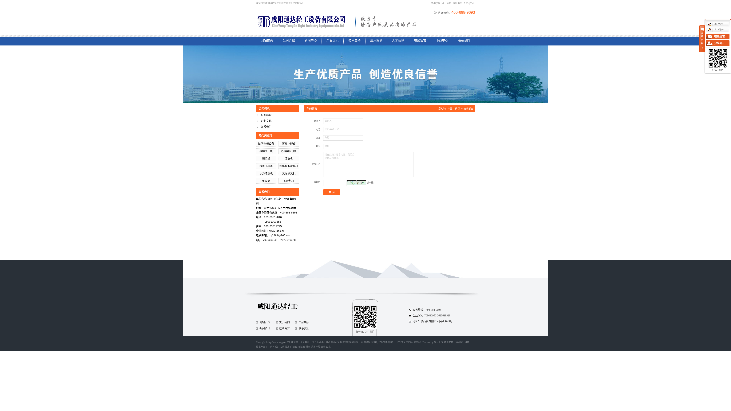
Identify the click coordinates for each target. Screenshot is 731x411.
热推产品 (260, 347)
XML (472, 3)
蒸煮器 (266, 180)
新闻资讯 (264, 328)
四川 (297, 347)
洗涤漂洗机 (288, 173)
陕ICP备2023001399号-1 (409, 342)
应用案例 (376, 40)
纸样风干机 (266, 151)
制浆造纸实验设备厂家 (351, 342)
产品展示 (332, 40)
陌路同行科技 (462, 342)
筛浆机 (266, 158)
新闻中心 (311, 40)
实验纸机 (288, 180)
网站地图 (457, 3)
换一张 (370, 182)
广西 (292, 347)
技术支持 (354, 40)
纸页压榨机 (266, 165)
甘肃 (287, 347)
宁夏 (318, 347)
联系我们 (464, 40)
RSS (466, 3)
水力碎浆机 (266, 173)
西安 (323, 347)
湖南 (308, 347)
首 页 (457, 108)
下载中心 (442, 40)
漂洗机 (289, 158)
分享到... (719, 43)
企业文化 (266, 120)
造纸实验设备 (289, 151)
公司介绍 (289, 40)
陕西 (302, 347)
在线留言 (420, 40)
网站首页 (267, 40)
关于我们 (284, 322)
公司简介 (266, 115)
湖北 (313, 347)
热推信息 (435, 3)
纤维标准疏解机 (288, 165)
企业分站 (446, 3)
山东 (328, 347)
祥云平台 (438, 342)
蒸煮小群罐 (288, 143)
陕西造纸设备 (266, 143)
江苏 (282, 347)
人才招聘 (398, 40)
